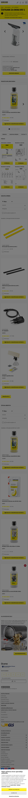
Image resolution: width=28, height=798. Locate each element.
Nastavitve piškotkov (14, 796)
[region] (14, 783)
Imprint (8, 786)
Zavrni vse (14, 793)
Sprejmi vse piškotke (14, 789)
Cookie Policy (13, 785)
